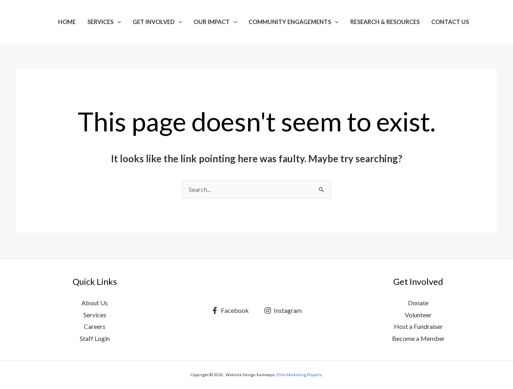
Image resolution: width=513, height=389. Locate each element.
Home (67, 21)
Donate (418, 302)
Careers (94, 326)
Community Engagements (289, 21)
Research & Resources (385, 21)
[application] (117, 21)
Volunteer (418, 314)
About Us (94, 302)
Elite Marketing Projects (299, 374)
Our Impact (212, 21)
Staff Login (95, 338)
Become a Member (418, 338)
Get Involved (154, 21)
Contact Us (450, 21)
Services (100, 21)
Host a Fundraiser (418, 326)
